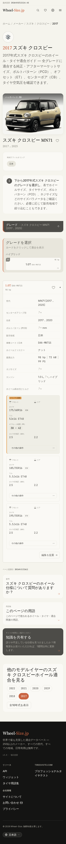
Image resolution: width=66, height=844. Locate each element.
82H (26, 410)
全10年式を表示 (19, 705)
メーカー (18, 23)
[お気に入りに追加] (57, 141)
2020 (35, 688)
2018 (12, 696)
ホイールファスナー (15, 350)
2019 (47, 688)
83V (26, 468)
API (5, 771)
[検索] (38, 10)
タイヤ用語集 (11, 783)
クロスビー (43, 23)
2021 (24, 688)
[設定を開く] (53, 10)
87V (26, 516)
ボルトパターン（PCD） (31, 72)
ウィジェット (11, 777)
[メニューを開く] (60, 10)
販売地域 (10, 335)
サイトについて (12, 796)
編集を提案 (49, 555)
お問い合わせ (11, 802)
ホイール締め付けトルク (17, 389)
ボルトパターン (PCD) (16, 328)
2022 (12, 688)
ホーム (6, 23)
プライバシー (11, 808)
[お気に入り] (45, 10)
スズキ (30, 23)
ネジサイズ (11, 369)
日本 (11, 163)
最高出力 (10, 357)
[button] (33, 226)
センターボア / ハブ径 (16, 312)
